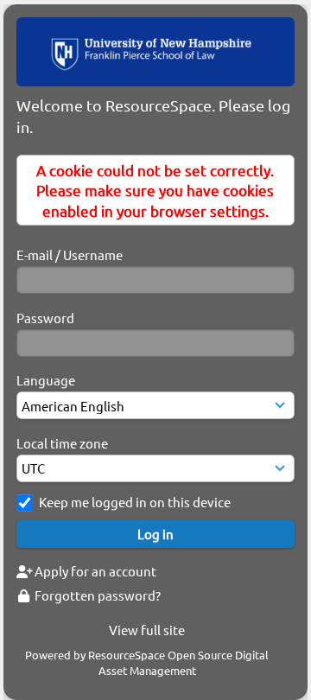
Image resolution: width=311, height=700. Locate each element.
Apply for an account (94, 571)
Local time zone (62, 443)
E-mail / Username (69, 254)
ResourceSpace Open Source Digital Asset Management (178, 662)
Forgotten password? (96, 595)
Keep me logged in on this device (135, 501)
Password (45, 317)
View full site (147, 629)
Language (45, 380)
